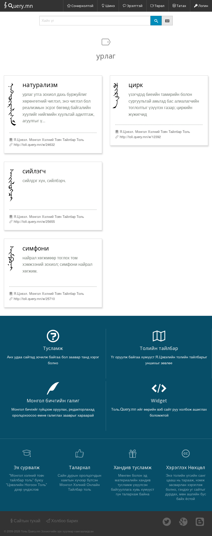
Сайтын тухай (27, 521)
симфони (35, 248)
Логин (203, 5)
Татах (181, 5)
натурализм (40, 85)
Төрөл (159, 5)
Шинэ (110, 5)
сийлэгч (34, 171)
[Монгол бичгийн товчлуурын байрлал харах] (167, 20)
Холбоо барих (64, 521)
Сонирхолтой (82, 5)
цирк (135, 85)
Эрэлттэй (134, 5)
